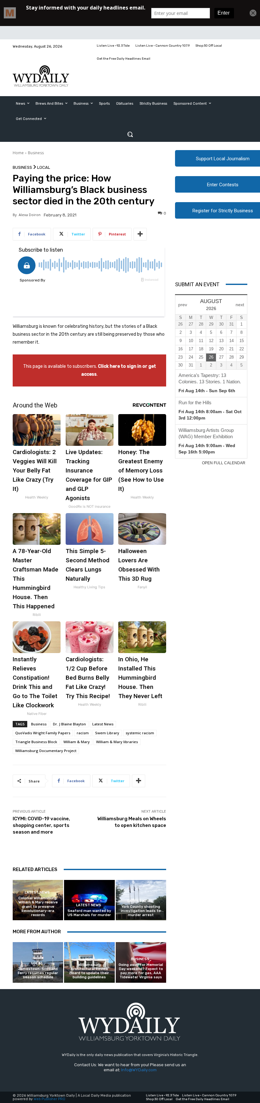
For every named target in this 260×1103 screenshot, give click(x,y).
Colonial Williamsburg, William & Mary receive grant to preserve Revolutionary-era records (38, 906)
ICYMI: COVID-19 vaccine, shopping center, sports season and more (41, 825)
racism (83, 732)
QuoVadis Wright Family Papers (42, 732)
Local (43, 167)
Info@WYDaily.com (139, 1069)
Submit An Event (197, 284)
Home (18, 152)
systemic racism (140, 732)
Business (36, 152)
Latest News (103, 724)
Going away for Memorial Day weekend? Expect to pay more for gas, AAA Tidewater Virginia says (141, 971)
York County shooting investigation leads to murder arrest (141, 911)
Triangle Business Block (36, 741)
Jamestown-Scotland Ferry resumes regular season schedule (38, 973)
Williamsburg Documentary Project (45, 750)
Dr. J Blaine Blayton (69, 724)
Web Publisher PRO (49, 1099)
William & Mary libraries (117, 741)
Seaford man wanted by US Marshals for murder (89, 913)
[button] (130, 134)
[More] (140, 234)
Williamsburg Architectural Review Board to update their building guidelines (89, 971)
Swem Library (107, 732)
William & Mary (76, 741)
